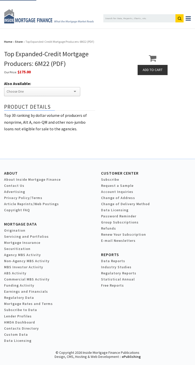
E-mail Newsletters (118, 240)
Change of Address (118, 197)
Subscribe (110, 179)
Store (19, 42)
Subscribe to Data (20, 309)
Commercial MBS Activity (27, 279)
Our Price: (10, 72)
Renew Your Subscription (123, 234)
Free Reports (112, 285)
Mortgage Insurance (22, 242)
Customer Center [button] (119, 173)
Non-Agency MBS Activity (27, 261)
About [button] (11, 173)
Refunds (108, 228)
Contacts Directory (21, 328)
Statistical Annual (118, 279)
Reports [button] (110, 254)
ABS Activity (15, 273)
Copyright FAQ (17, 210)
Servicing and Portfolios (26, 236)
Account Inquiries (117, 191)
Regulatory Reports (118, 273)
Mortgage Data (20, 224)
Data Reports (113, 261)
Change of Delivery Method (125, 204)
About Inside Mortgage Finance (32, 179)
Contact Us (14, 185)
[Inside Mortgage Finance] (49, 21)
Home (8, 42)
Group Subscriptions (120, 222)
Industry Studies (116, 267)
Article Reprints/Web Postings (31, 204)
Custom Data (16, 334)
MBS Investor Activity (23, 267)
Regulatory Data (19, 297)
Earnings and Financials (26, 291)
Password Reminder (118, 216)
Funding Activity (19, 285)
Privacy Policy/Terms (23, 197)
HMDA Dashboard (19, 322)
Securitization (17, 248)
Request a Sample (117, 185)
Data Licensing (114, 210)
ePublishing (131, 356)
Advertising (14, 191)
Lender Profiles (18, 316)
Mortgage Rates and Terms (28, 303)
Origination (14, 230)
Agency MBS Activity (22, 254)
